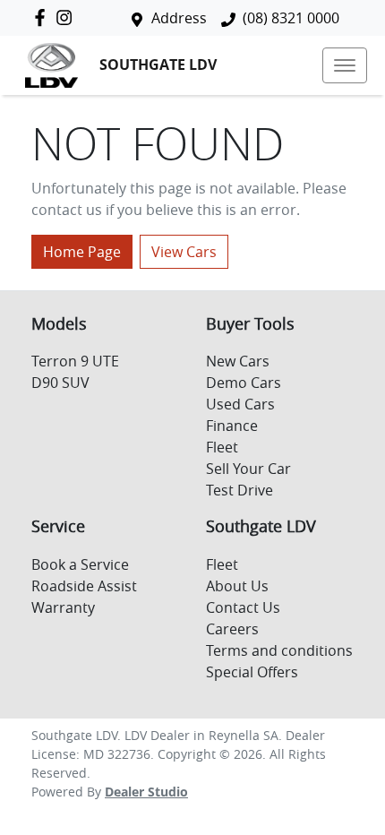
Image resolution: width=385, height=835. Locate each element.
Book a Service (80, 564)
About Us (237, 586)
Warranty (63, 607)
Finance (232, 425)
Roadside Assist (84, 586)
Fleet (222, 447)
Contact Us (243, 607)
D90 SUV (60, 382)
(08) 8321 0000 (291, 18)
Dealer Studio (146, 791)
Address (179, 18)
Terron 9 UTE (75, 361)
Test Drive (239, 490)
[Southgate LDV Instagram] (68, 17)
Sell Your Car (248, 468)
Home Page (82, 252)
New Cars (238, 361)
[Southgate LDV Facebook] (43, 17)
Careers (232, 629)
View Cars (184, 252)
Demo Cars (243, 382)
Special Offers (252, 672)
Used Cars (240, 404)
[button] (344, 65)
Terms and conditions (279, 650)
